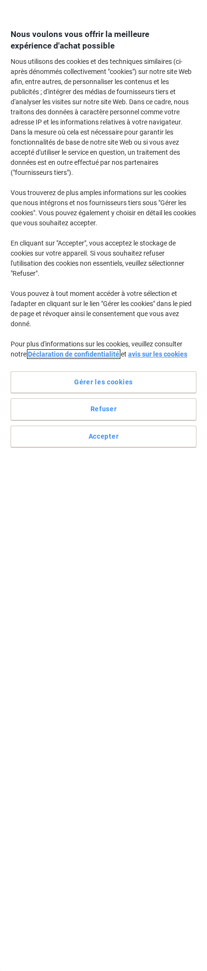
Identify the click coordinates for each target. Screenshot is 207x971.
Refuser (104, 409)
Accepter (104, 436)
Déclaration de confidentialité (73, 354)
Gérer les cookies (103, 382)
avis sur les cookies (157, 354)
